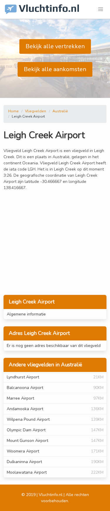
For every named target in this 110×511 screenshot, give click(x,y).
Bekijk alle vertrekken (55, 46)
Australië (60, 111)
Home (13, 111)
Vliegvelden (35, 111)
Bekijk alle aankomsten (55, 69)
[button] (100, 9)
